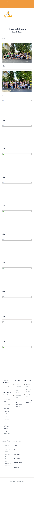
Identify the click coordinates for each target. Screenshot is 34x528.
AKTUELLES (17, 458)
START (15, 445)
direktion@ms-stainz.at (29, 402)
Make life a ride (6, 400)
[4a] (17, 296)
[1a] (17, 43)
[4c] (17, 347)
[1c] (17, 100)
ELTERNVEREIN (17, 463)
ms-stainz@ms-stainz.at (18, 404)
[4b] (17, 322)
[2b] (17, 154)
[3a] (17, 211)
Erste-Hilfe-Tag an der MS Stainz (6, 427)
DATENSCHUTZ (21, 481)
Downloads (17, 454)
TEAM (15, 450)
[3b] (17, 239)
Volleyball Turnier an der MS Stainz (6, 412)
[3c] (17, 268)
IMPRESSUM (12, 481)
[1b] (17, 72)
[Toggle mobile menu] (31, 14)
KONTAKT (16, 467)
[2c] (17, 182)
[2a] (17, 125)
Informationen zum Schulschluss (6, 389)
